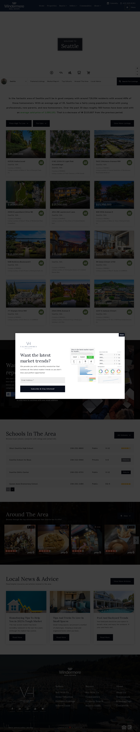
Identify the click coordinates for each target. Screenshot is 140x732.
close (122, 335)
